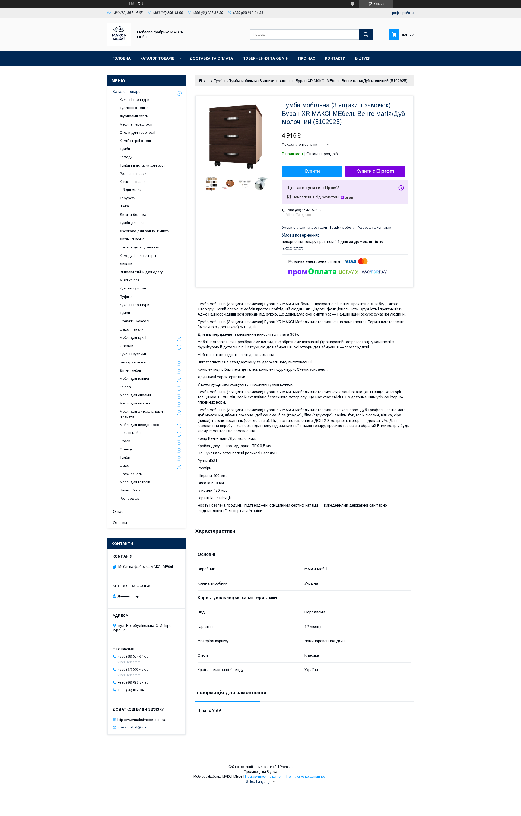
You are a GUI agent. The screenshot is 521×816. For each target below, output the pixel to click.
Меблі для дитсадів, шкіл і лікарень (142, 413)
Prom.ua (286, 767)
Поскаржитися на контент (264, 776)
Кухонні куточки (133, 288)
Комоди (126, 157)
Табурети (127, 198)
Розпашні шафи (133, 174)
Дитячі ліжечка (132, 239)
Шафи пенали (131, 474)
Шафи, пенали (132, 329)
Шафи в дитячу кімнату (139, 247)
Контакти (335, 58)
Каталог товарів (157, 58)
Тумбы (219, 81)
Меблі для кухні (133, 337)
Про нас (306, 58)
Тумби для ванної (135, 223)
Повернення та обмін (265, 58)
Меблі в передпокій (136, 124)
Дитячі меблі (130, 370)
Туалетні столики (134, 108)
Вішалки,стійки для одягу (141, 272)
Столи (125, 441)
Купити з (365, 171)
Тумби (125, 149)
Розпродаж (129, 498)
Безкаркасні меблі (135, 362)
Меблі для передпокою (139, 425)
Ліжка (124, 206)
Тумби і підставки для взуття (144, 165)
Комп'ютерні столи (135, 141)
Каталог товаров (127, 91)
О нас (118, 511)
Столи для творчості (137, 132)
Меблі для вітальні (135, 403)
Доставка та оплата (211, 58)
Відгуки (363, 58)
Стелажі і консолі (134, 321)
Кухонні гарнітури (134, 100)
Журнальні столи (134, 116)
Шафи (125, 465)
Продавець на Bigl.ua (260, 772)
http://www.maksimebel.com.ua (141, 719)
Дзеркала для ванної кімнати (145, 231)
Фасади (126, 346)
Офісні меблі (130, 433)
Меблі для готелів (135, 482)
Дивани (126, 264)
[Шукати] (366, 34)
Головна (121, 58)
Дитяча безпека (133, 215)
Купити (312, 171)
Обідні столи (131, 190)
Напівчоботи (130, 490)
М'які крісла (130, 280)
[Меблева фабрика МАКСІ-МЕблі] (119, 44)
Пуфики (126, 297)
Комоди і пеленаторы (138, 256)
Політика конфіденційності (307, 776)
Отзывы (120, 523)
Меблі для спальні (135, 395)
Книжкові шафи (132, 182)
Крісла (125, 387)
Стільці (126, 449)
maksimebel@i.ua (132, 727)
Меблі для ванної (134, 378)
